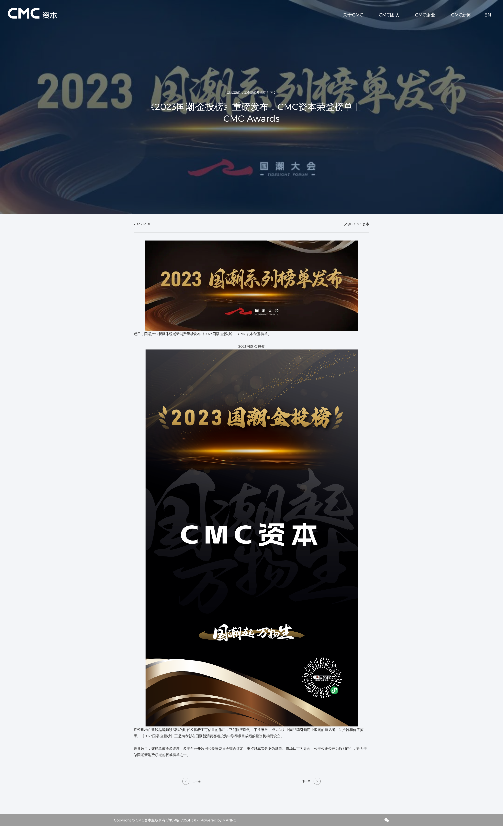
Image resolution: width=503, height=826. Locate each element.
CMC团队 (389, 14)
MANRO (229, 820)
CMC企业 (425, 14)
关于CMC (353, 14)
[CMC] (32, 10)
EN (487, 14)
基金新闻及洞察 (255, 92)
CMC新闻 (461, 14)
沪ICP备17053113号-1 (183, 820)
